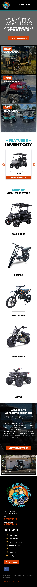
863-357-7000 (10, 519)
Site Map (11, 556)
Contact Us (12, 552)
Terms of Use (6, 581)
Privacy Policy (16, 581)
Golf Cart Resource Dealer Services (21, 575)
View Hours (12, 562)
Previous (3, 164)
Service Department (15, 542)
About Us (11, 549)
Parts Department (14, 545)
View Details (18, 177)
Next (33, 164)
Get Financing (13, 538)
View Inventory (13, 535)
